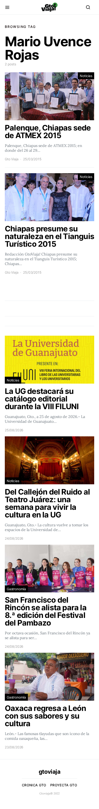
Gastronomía (16, 589)
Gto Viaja (11, 159)
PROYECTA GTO (63, 785)
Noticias (86, 76)
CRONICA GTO (34, 785)
